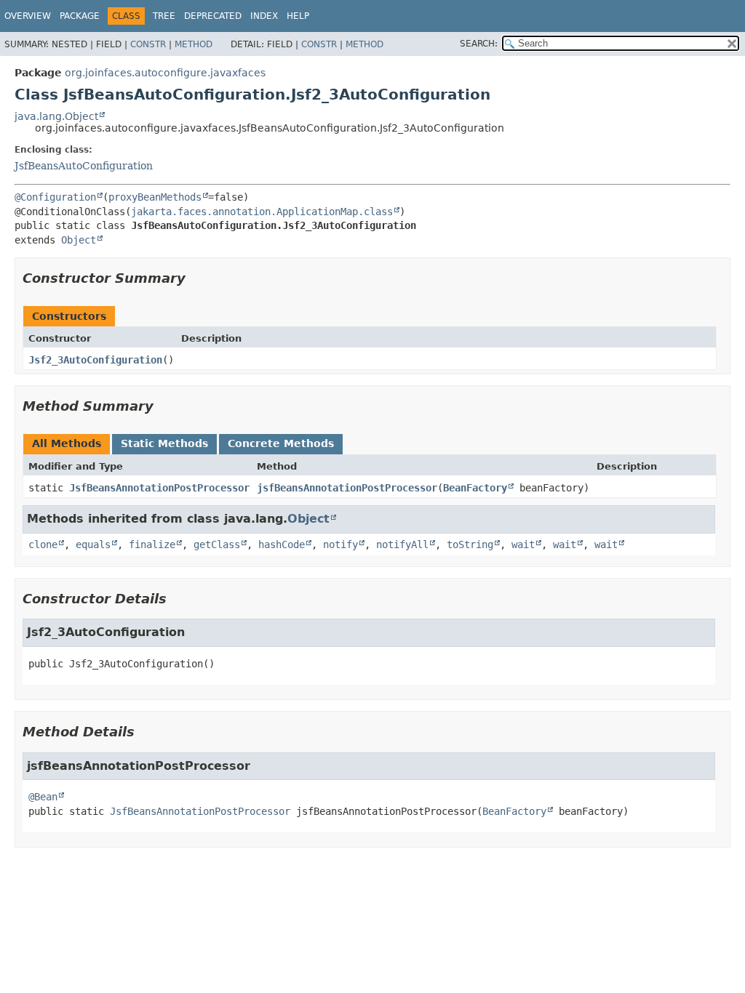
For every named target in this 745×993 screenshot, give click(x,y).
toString (470, 544)
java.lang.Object (56, 116)
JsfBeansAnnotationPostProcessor (159, 488)
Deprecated (213, 16)
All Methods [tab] (66, 443)
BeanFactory (475, 488)
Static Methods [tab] (164, 443)
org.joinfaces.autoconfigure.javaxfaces (165, 73)
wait (523, 544)
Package (80, 16)
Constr (148, 44)
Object (78, 240)
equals (93, 544)
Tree (164, 16)
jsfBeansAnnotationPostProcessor (347, 488)
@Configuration (55, 197)
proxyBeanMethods (155, 197)
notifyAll (402, 544)
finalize (152, 544)
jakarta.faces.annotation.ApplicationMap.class (262, 211)
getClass (217, 544)
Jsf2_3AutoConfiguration (95, 360)
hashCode (281, 544)
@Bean (42, 797)
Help (298, 16)
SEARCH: (479, 44)
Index (264, 16)
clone (42, 544)
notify (340, 544)
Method (193, 44)
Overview (27, 16)
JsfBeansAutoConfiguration (84, 166)
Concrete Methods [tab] (281, 443)
